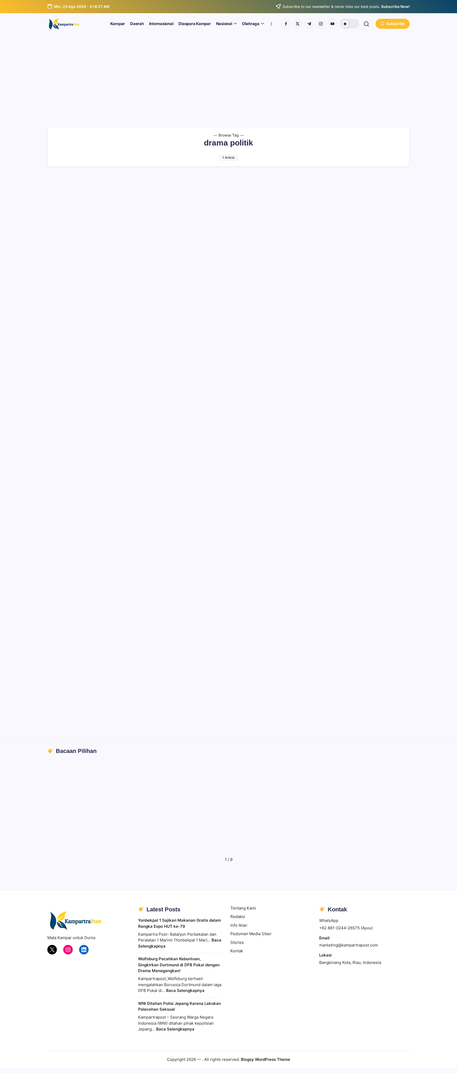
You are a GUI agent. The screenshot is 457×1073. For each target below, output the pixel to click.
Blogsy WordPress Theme (265, 1059)
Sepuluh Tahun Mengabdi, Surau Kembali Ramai (303, 845)
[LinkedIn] (84, 949)
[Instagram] (68, 949)
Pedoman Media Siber (251, 933)
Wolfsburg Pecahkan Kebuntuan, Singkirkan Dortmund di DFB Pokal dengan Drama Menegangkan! (179, 964)
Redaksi (237, 916)
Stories (237, 942)
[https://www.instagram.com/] (321, 24)
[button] (349, 24)
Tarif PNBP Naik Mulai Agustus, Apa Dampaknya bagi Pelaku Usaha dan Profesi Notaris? (398, 838)
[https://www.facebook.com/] (286, 24)
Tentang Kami (243, 908)
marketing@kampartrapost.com (348, 945)
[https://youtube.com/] (332, 24)
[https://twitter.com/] (297, 24)
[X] (52, 949)
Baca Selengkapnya (185, 990)
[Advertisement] (228, 74)
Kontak (236, 950)
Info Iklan (238, 925)
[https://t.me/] (309, 24)
